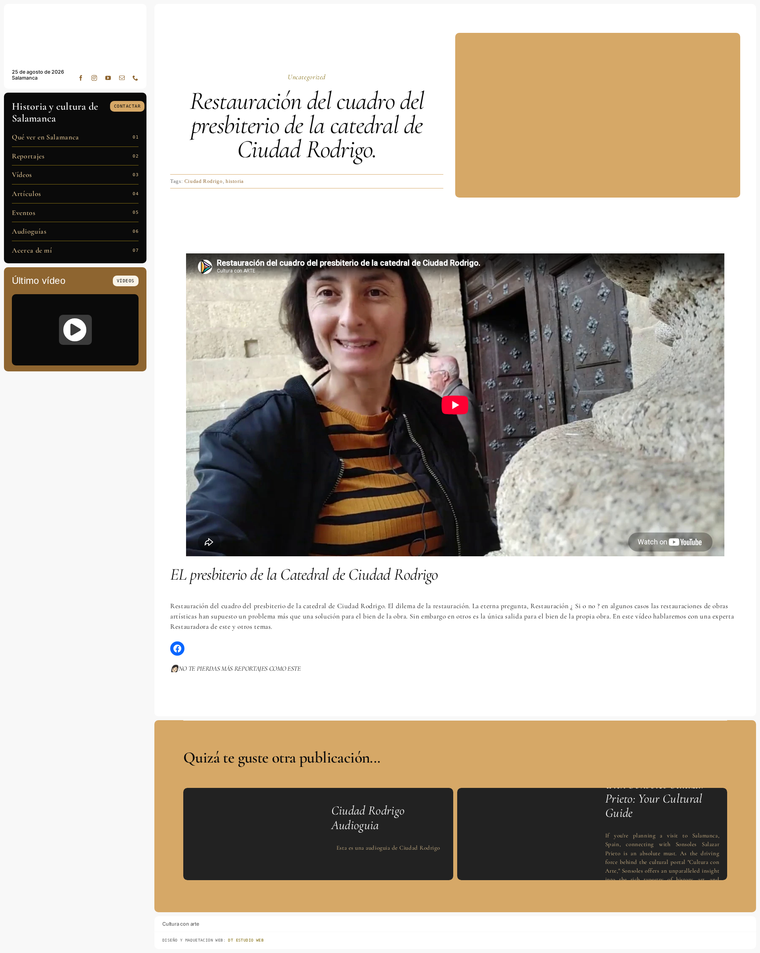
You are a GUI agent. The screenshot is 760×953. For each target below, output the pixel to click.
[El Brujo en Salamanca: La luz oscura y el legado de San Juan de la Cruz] (75, 329)
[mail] (122, 78)
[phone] (136, 78)
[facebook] (81, 78)
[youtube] (108, 78)
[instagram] (94, 78)
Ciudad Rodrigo (203, 181)
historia (235, 181)
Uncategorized (307, 77)
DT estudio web (246, 940)
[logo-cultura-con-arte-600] (75, 15)
